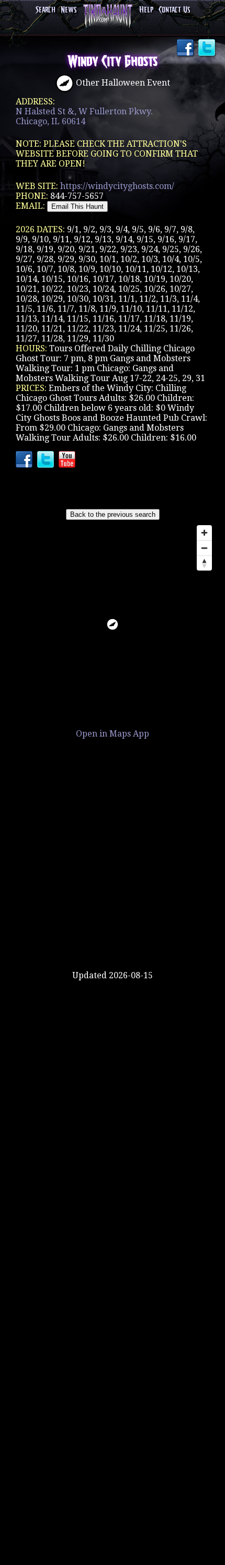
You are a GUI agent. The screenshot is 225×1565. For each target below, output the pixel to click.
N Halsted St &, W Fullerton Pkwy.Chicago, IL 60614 (84, 116)
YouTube (68, 460)
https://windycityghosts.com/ (117, 186)
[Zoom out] (204, 547)
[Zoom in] (204, 532)
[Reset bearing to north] (204, 563)
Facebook (186, 48)
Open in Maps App (112, 734)
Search (45, 10)
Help (146, 10)
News (68, 10)
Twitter (207, 48)
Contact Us (174, 10)
